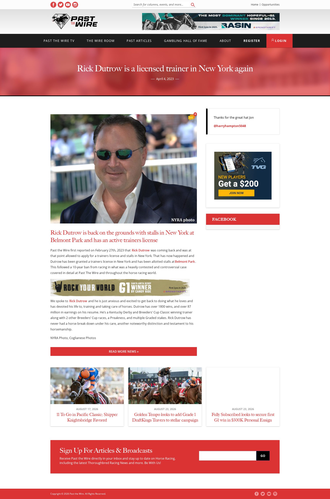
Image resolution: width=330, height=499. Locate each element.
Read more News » (124, 351)
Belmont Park (185, 261)
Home (254, 4)
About (225, 41)
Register (251, 41)
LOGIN (280, 41)
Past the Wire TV (59, 41)
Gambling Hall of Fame (185, 41)
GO (262, 456)
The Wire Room (100, 41)
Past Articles (139, 41)
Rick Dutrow (141, 250)
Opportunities (271, 4)
